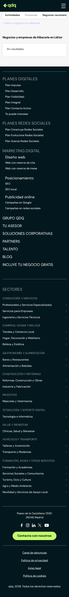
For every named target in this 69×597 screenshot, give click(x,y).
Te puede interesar (16, 114)
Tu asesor (12, 225)
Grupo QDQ (13, 218)
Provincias (31, 15)
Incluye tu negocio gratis (28, 264)
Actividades (12, 15)
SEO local (11, 189)
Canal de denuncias (34, 552)
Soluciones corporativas (28, 233)
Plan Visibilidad (14, 96)
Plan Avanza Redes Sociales (22, 141)
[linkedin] (34, 526)
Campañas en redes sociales (23, 208)
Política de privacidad (34, 560)
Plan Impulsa (13, 85)
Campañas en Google (18, 202)
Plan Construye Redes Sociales (24, 129)
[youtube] (46, 526)
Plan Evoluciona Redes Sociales (24, 135)
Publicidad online (20, 197)
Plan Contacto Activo (18, 108)
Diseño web (15, 157)
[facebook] (21, 526)
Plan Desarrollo (14, 91)
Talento (10, 249)
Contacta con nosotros (34, 536)
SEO (7, 183)
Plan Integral (12, 102)
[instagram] (27, 526)
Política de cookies (34, 576)
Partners (11, 241)
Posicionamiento (19, 178)
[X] (40, 526)
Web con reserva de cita (20, 162)
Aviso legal (34, 568)
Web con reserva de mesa (21, 168)
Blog (7, 256)
